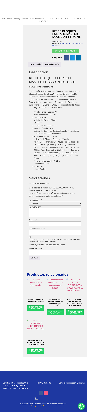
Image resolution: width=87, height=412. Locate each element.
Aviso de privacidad (36, 406)
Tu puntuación (35, 200)
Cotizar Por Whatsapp (36, 308)
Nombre (33, 220)
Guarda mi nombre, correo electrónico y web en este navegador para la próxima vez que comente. (54, 240)
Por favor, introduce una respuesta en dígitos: (47, 245)
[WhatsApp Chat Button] (81, 406)
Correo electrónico (37, 229)
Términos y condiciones (50, 406)
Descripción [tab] (35, 64)
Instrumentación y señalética (17, 19)
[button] (66, 57)
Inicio (4, 19)
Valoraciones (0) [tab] (52, 64)
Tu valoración (35, 207)
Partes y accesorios (36, 19)
